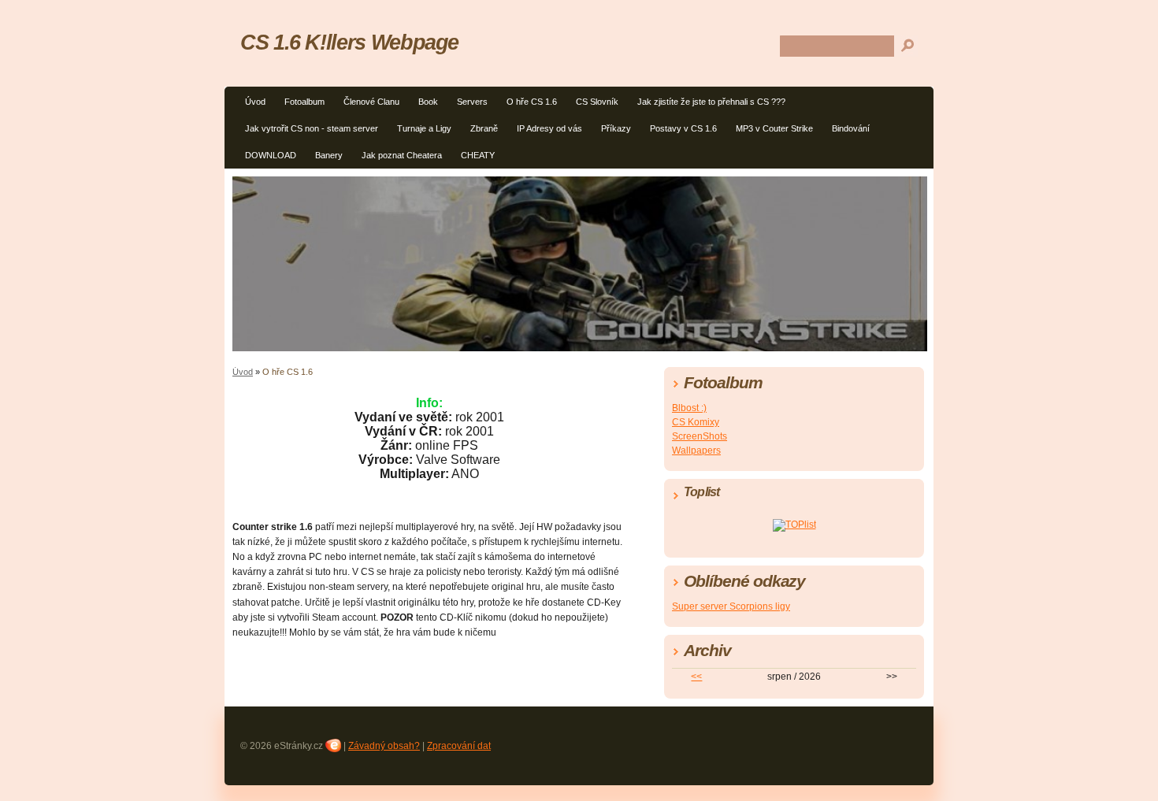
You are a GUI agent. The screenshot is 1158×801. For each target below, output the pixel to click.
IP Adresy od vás (549, 128)
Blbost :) (689, 407)
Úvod (255, 101)
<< (696, 676)
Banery (329, 155)
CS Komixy (695, 422)
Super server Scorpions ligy (731, 606)
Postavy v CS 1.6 (683, 128)
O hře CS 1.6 (532, 101)
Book (428, 101)
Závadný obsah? (384, 745)
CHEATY (478, 155)
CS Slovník (597, 101)
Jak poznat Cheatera (402, 155)
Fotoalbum (304, 101)
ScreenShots (699, 436)
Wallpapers (696, 450)
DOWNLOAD (270, 155)
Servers (472, 101)
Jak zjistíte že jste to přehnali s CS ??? (711, 101)
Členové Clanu (371, 101)
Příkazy (616, 128)
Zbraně (484, 128)
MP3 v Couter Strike (774, 128)
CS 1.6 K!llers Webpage (349, 42)
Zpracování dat (459, 745)
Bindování (851, 128)
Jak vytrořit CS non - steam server (311, 128)
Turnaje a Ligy (424, 128)
